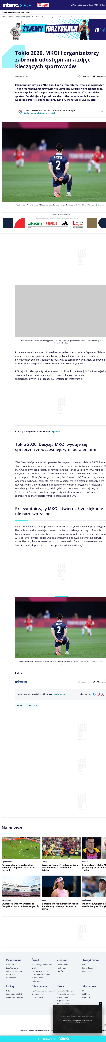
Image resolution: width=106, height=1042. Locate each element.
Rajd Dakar (86, 994)
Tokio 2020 (32, 705)
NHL (8, 991)
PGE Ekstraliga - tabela (40, 971)
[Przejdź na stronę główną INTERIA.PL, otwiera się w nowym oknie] (11, 5)
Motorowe (89, 986)
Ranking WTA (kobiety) (65, 991)
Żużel (35, 960)
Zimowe (62, 960)
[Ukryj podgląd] (100, 1003)
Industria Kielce (37, 997)
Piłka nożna (13, 960)
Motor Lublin (36, 981)
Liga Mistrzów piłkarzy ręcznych (43, 991)
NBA (84, 965)
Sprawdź (57, 431)
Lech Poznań (11, 974)
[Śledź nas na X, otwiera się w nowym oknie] (102, 694)
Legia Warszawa (12, 968)
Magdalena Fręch (63, 1000)
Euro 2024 (10, 965)
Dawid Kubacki (62, 965)
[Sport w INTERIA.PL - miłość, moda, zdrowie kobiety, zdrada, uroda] (27, 5)
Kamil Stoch (61, 968)
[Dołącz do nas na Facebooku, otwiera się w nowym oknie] (94, 694)
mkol (19, 705)
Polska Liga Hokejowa (14, 997)
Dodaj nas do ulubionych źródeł (50, 113)
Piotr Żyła (60, 971)
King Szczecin (87, 971)
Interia (4, 17)
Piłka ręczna (40, 986)
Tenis (60, 986)
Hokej (10, 986)
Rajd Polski (86, 997)
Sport (11, 17)
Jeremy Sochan (87, 968)
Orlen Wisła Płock (38, 994)
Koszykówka (90, 960)
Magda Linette (62, 997)
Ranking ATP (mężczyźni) (66, 994)
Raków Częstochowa (14, 971)
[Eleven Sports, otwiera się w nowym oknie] (43, 5)
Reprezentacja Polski (14, 994)
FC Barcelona (11, 977)
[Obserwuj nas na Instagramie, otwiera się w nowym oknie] (98, 694)
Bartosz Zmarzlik (38, 977)
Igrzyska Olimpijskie (23, 17)
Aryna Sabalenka (63, 1004)
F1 (83, 991)
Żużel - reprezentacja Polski (42, 974)
